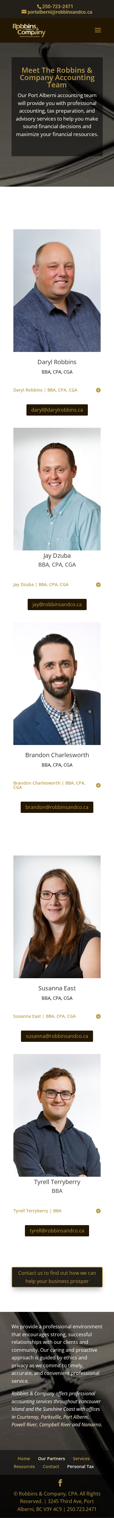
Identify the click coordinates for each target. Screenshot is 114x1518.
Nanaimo (91, 1424)
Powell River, (25, 1424)
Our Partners (51, 1458)
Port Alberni (75, 1417)
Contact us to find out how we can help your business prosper (57, 1277)
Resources (24, 1466)
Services (81, 1458)
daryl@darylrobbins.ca (57, 409)
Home (24, 1458)
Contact (51, 1466)
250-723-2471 (57, 6)
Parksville (51, 1417)
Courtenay (27, 1417)
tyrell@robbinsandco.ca (57, 1230)
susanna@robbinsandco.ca (57, 1036)
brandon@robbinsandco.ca (57, 807)
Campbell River (55, 1424)
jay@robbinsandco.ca (57, 604)
